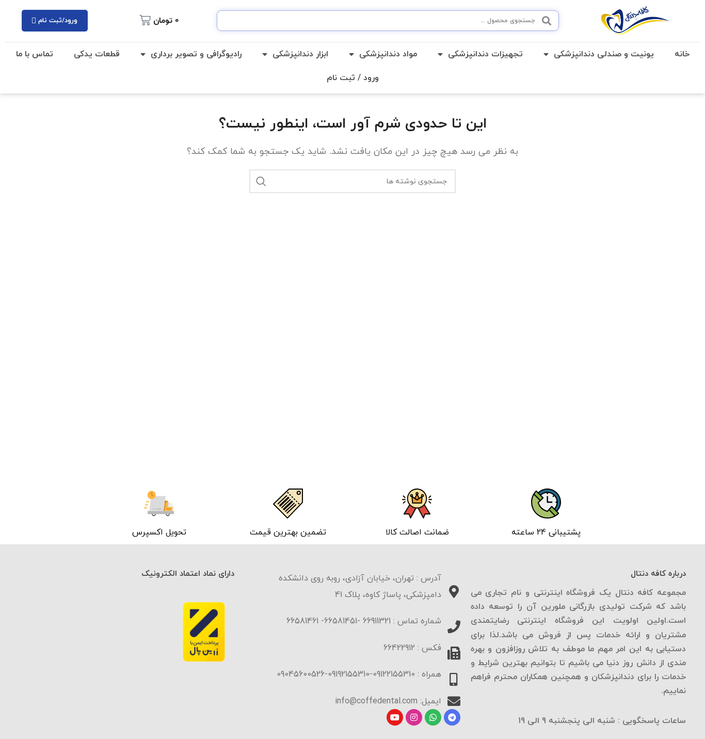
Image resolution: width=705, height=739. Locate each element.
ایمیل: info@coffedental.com (388, 701)
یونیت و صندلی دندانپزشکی (604, 54)
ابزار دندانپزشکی (300, 54)
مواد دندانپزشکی (388, 54)
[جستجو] (261, 181)
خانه (682, 54)
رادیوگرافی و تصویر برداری (196, 54)
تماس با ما (34, 54)
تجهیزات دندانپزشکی (485, 54)
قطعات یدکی (97, 54)
